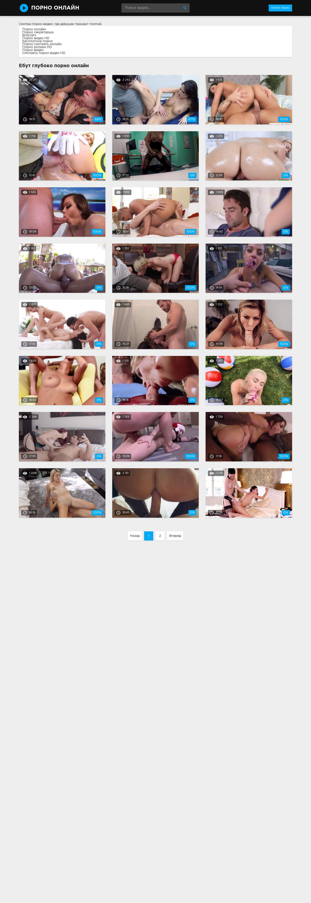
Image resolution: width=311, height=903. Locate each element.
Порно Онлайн (55, 7)
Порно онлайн (34, 29)
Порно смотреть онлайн (42, 44)
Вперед (175, 536)
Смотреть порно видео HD (43, 53)
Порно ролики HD (37, 47)
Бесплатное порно (37, 41)
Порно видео (32, 50)
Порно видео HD (35, 38)
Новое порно (280, 8)
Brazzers (29, 35)
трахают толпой (88, 24)
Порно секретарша (38, 32)
